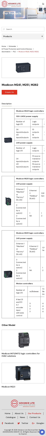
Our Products (34, 413)
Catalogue (11, 417)
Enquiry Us (9, 92)
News (22, 417)
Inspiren (24, 434)
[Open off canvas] (43, 4)
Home (7, 413)
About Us (19, 413)
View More (23, 340)
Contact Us (34, 417)
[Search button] (4, 29)
